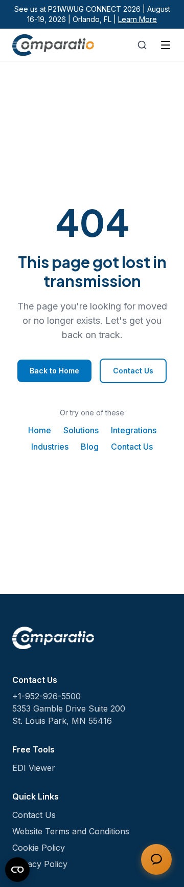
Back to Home (54, 370)
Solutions (81, 430)
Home (39, 430)
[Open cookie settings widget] (17, 869)
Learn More (137, 19)
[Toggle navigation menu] (165, 45)
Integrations (133, 430)
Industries (49, 446)
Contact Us (133, 370)
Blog (90, 446)
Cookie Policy (38, 847)
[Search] (142, 45)
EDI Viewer (33, 768)
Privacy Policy (39, 864)
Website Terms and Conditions (70, 831)
